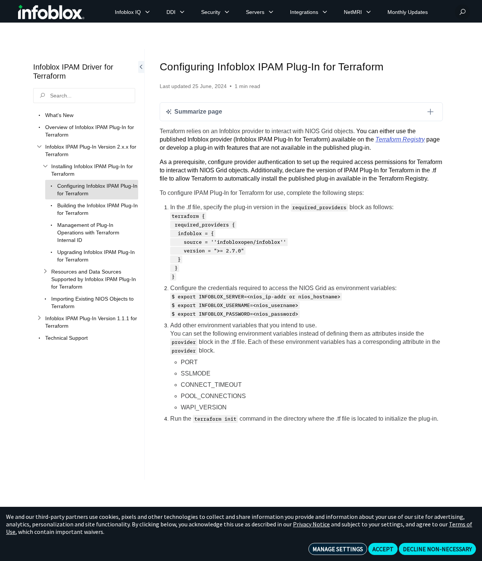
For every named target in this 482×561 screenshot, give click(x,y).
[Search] (462, 12)
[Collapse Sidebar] (141, 264)
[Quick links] (51, 12)
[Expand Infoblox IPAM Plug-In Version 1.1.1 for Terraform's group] (39, 318)
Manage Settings (338, 549)
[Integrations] (325, 12)
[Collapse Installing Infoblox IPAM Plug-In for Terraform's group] (45, 166)
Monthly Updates (407, 12)
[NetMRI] (368, 12)
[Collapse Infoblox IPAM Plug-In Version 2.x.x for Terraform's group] (39, 147)
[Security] (227, 12)
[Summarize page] (430, 112)
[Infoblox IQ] (147, 12)
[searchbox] (84, 95)
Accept (383, 549)
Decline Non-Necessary (437, 549)
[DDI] (182, 12)
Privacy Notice (311, 524)
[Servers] (271, 12)
